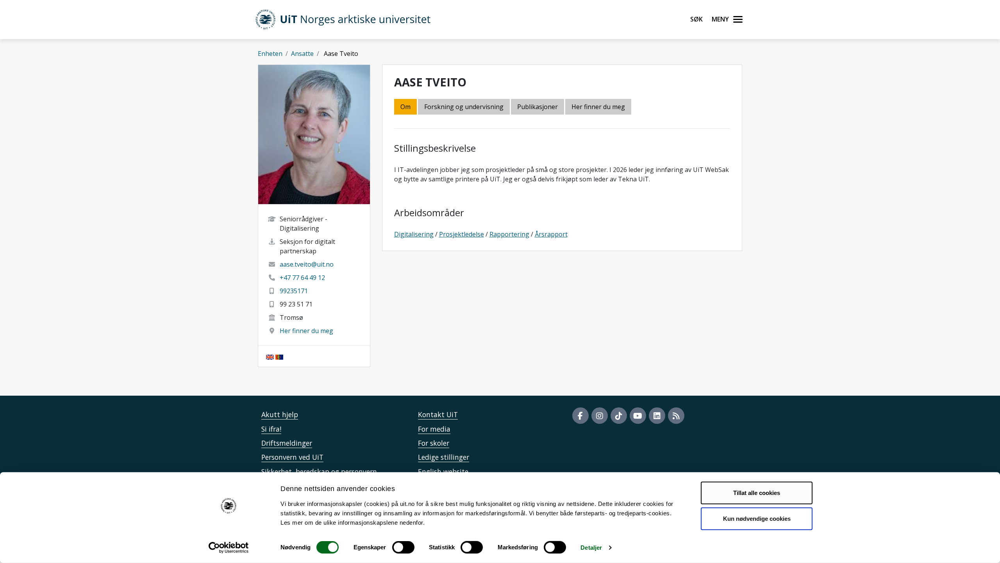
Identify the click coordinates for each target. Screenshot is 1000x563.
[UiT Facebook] (580, 415)
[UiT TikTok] (619, 415)
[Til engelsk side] (270, 356)
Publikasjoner (537, 106)
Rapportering (509, 234)
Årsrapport (551, 234)
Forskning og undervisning (464, 106)
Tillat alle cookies (756, 492)
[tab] (538, 107)
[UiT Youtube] (638, 415)
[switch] (403, 547)
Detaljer (591, 547)
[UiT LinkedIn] (657, 415)
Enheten (270, 53)
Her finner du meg (306, 330)
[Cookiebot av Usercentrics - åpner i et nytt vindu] (229, 548)
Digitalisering (414, 234)
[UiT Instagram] (599, 415)
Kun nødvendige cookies (757, 518)
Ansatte (302, 53)
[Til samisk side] (279, 356)
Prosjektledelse (461, 234)
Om (405, 106)
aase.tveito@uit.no (307, 264)
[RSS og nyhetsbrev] (676, 415)
